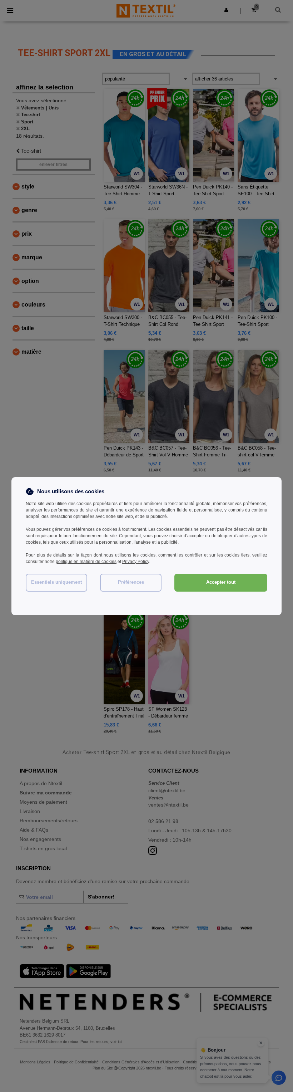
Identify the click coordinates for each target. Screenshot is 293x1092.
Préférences (131, 582)
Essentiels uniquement (56, 582)
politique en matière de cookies (86, 561)
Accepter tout (220, 582)
